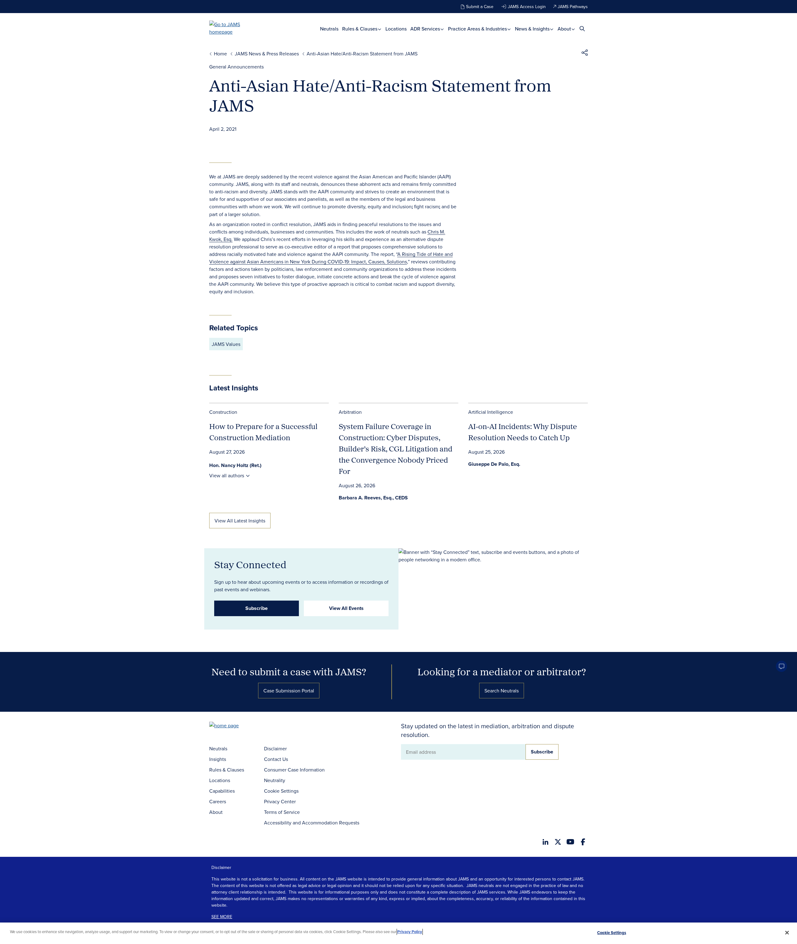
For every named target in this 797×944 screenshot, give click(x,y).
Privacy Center (280, 801)
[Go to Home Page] (233, 726)
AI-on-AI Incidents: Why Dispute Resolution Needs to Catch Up (522, 432)
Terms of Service (282, 812)
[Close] (787, 932)
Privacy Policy (409, 932)
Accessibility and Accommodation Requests (311, 822)
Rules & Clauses (360, 28)
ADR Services (425, 28)
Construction (223, 411)
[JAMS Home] (233, 28)
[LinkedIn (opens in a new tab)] (545, 842)
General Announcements (236, 66)
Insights (217, 759)
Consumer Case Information (294, 769)
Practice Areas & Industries (478, 28)
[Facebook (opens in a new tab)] (583, 841)
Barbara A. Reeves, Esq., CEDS (373, 497)
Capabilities (222, 790)
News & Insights (533, 28)
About (565, 28)
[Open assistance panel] (781, 666)
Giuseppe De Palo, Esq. (494, 464)
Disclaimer (275, 748)
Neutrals (329, 28)
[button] (585, 54)
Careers (217, 801)
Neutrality (274, 780)
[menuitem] (329, 29)
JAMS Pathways (573, 6)
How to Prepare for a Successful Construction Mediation (263, 432)
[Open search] (582, 28)
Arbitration (350, 411)
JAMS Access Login (527, 6)
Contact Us (276, 759)
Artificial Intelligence (490, 411)
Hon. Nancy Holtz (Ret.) (235, 465)
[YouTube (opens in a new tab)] (570, 841)
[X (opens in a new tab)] (558, 842)
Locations (396, 28)
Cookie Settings (281, 790)
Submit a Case (479, 6)
